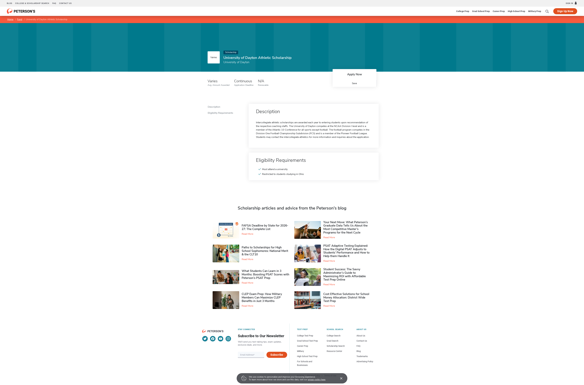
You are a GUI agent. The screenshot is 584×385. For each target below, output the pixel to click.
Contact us (65, 3)
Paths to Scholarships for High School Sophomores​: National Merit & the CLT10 (265, 250)
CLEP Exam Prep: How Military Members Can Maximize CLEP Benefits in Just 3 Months (262, 297)
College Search (334, 335)
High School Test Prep (307, 356)
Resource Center (334, 351)
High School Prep (516, 11)
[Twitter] (205, 338)
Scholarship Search (336, 346)
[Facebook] (213, 338)
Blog (9, 3)
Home (10, 19)
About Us (360, 335)
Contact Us (361, 341)
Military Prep (534, 11)
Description (214, 107)
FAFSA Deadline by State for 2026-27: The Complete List (265, 227)
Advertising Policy (364, 361)
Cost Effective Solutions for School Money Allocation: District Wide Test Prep (346, 297)
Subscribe (276, 354)
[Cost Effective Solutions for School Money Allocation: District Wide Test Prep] (308, 300)
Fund (19, 19)
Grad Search (332, 341)
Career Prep (499, 11)
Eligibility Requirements (220, 113)
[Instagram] (228, 338)
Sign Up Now (565, 11)
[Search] (547, 11)
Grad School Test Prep (307, 341)
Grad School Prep (481, 11)
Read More (247, 234)
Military (300, 351)
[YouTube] (220, 338)
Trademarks (362, 356)
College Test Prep (305, 335)
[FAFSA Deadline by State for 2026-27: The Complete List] (227, 229)
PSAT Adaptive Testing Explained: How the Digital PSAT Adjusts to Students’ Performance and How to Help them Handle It (346, 251)
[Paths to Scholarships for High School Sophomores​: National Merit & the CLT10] (227, 253)
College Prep (462, 11)
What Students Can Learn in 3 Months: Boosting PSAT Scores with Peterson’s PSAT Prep (265, 274)
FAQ (54, 3)
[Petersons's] (21, 11)
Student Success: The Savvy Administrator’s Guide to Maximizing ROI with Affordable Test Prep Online (344, 274)
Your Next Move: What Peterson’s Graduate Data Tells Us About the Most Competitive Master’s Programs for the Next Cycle (345, 227)
